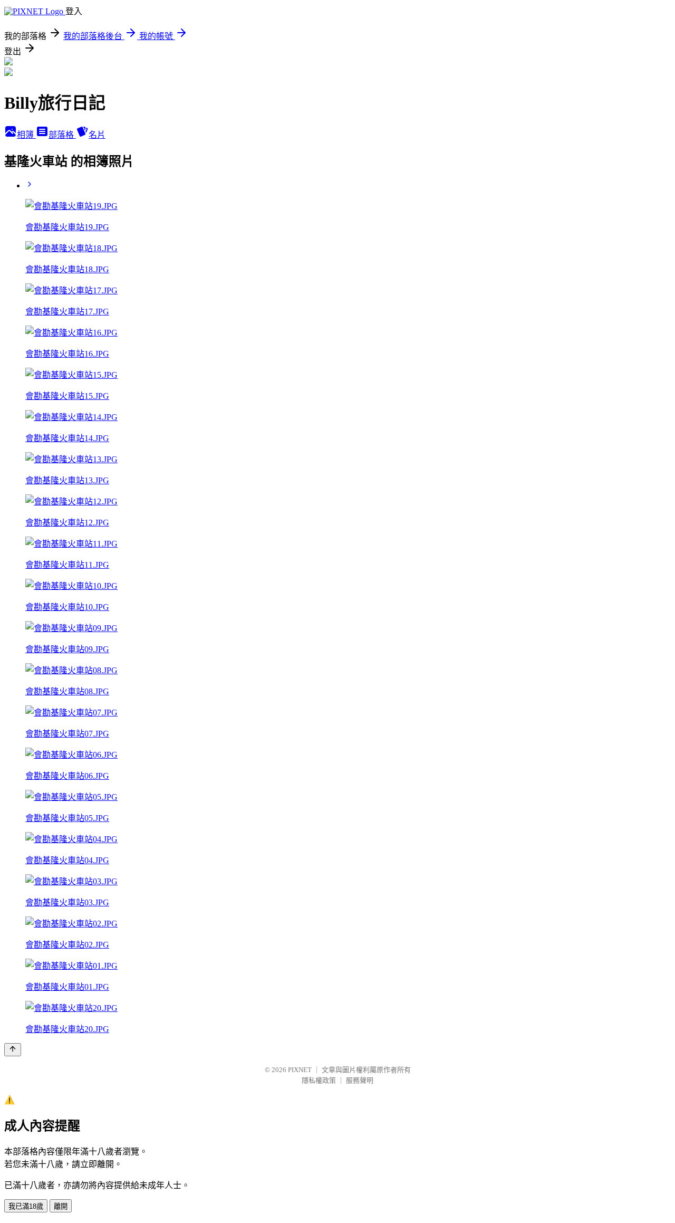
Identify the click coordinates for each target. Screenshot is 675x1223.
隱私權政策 (319, 1080)
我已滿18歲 (25, 1206)
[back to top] (12, 1049)
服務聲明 (359, 1080)
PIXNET (300, 1070)
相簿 (26, 134)
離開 (61, 1206)
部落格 (62, 134)
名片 (97, 134)
